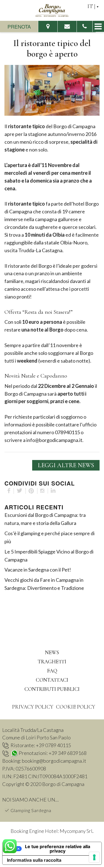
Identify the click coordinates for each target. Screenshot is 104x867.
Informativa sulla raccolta (34, 860)
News (52, 652)
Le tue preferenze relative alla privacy (57, 849)
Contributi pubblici (52, 689)
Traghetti (52, 661)
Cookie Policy (75, 707)
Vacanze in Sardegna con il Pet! (37, 570)
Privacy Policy (32, 707)
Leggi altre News (66, 465)
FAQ (52, 671)
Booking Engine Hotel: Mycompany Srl (51, 831)
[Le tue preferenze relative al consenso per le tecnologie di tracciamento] (94, 857)
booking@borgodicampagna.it (54, 761)
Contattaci (52, 680)
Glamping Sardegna (31, 810)
